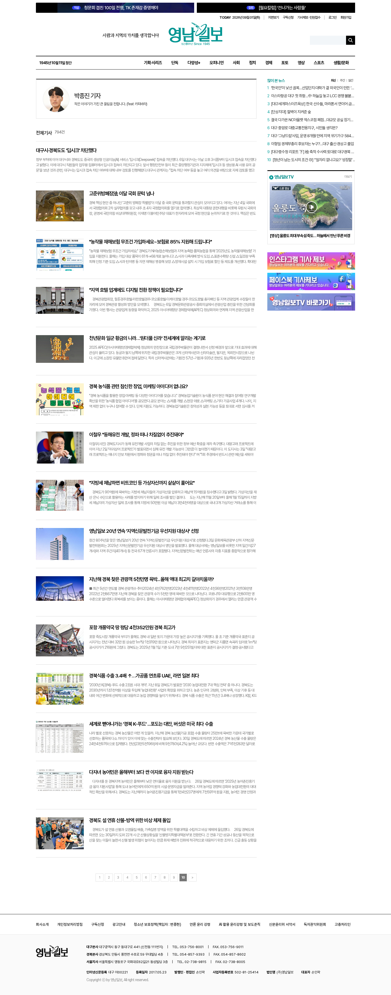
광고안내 (119, 924)
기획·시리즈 (153, 62)
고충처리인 (343, 924)
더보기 (348, 176)
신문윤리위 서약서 (282, 924)
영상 (301, 62)
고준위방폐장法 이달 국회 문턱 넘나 (121, 193)
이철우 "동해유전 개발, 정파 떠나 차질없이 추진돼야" (136, 435)
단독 (174, 62)
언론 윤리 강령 (200, 924)
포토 (284, 62)
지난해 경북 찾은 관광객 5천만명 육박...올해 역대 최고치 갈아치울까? (151, 579)
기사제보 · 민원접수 (308, 17)
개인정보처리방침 (70, 924)
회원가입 (345, 17)
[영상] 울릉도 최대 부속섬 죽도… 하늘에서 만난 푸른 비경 (310, 235)
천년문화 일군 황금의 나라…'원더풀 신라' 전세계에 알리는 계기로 (147, 338)
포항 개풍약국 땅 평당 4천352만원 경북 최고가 (132, 627)
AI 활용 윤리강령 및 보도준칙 (239, 924)
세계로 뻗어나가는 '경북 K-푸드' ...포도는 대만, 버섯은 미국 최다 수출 (151, 724)
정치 (252, 62)
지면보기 (273, 17)
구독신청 (288, 17)
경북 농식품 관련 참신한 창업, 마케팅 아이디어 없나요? (138, 386)
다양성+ (194, 62)
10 (183, 877)
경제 (268, 62)
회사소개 (42, 924)
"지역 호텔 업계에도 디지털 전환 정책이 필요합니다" (135, 290)
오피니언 (216, 62)
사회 (236, 62)
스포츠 (319, 62)
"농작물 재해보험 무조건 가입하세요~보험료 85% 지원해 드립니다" (150, 242)
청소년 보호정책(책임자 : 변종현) (157, 924)
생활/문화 (341, 62)
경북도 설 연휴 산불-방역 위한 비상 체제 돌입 (129, 820)
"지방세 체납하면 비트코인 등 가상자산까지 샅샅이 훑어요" (141, 483)
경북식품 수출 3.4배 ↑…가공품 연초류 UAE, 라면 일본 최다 (144, 676)
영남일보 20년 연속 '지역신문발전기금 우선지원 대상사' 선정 (144, 531)
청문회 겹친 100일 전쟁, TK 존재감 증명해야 (116, 7)
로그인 (332, 17)
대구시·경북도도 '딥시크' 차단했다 (66, 150)
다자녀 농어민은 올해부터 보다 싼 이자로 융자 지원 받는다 (141, 772)
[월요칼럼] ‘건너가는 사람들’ (277, 7)
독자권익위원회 (315, 924)
